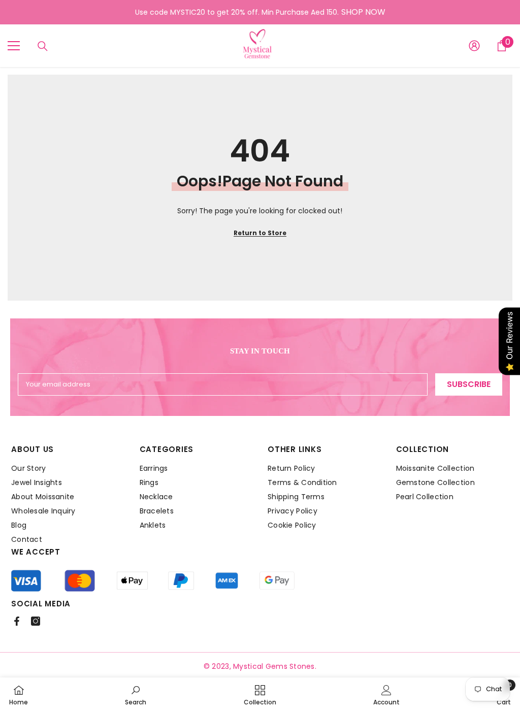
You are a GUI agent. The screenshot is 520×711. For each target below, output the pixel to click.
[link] (135, 694)
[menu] (14, 46)
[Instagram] (35, 621)
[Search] (43, 46)
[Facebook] (16, 621)
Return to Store (260, 233)
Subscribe (469, 384)
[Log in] (474, 45)
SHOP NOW (363, 12)
